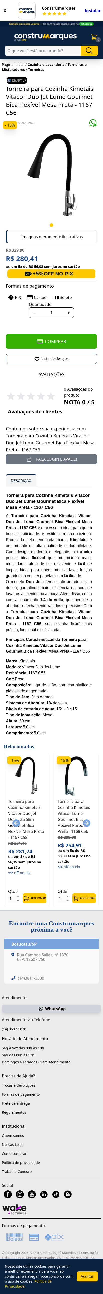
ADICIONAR (38, 898)
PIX (18, 297)
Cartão (40, 297)
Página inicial (13, 64)
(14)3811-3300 (31, 978)
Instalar (93, 10)
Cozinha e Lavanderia (46, 64)
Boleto (66, 297)
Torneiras (36, 69)
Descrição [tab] (21, 481)
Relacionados (19, 747)
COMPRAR (55, 341)
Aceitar (87, 1276)
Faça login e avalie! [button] (56, 459)
